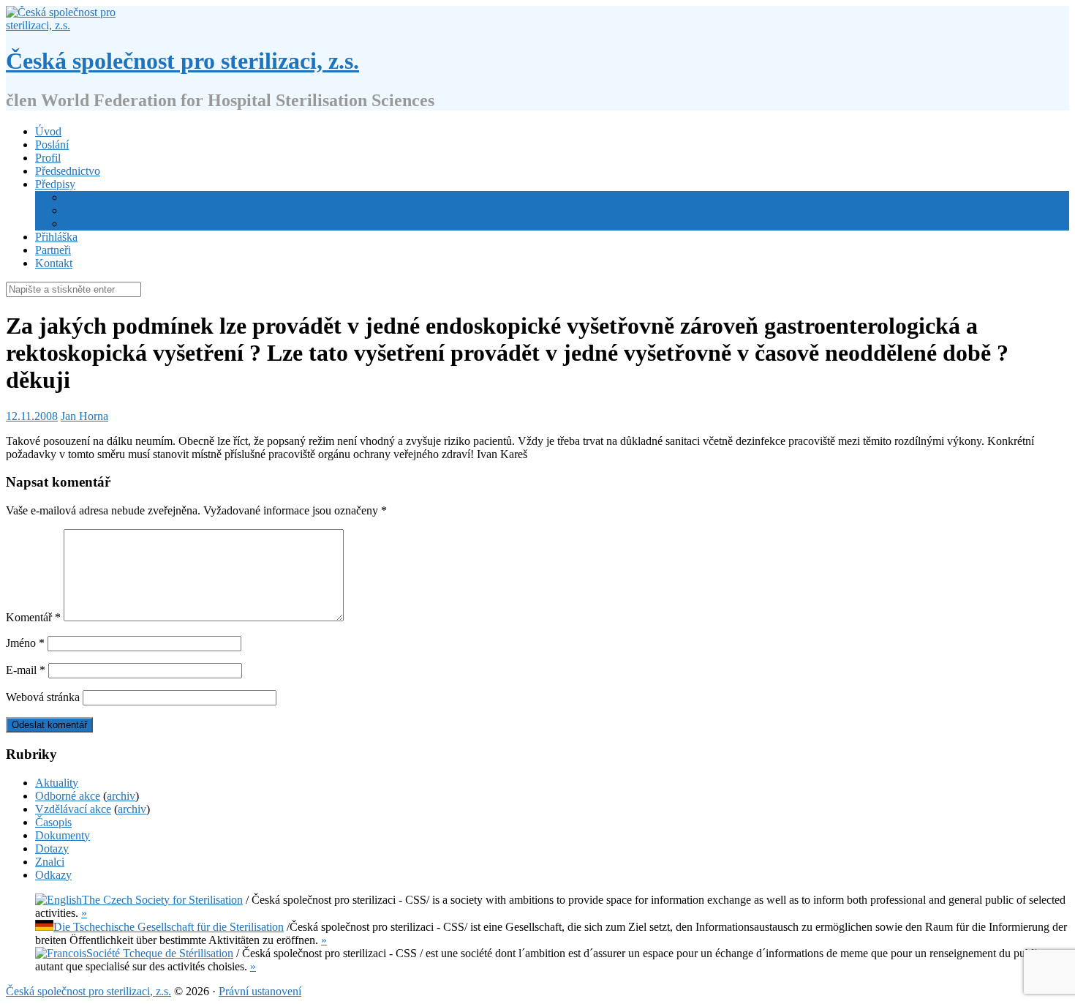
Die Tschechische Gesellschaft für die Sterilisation (168, 927)
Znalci (49, 861)
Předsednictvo (67, 171)
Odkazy (53, 875)
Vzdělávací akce (73, 809)
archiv (121, 796)
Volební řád (91, 210)
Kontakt (53, 263)
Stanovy (83, 197)
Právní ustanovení (260, 991)
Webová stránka (43, 697)
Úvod (48, 131)
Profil (48, 157)
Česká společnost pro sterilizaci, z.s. (182, 61)
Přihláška (56, 237)
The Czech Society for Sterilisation (162, 900)
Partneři (53, 250)
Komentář (33, 617)
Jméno (25, 643)
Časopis (53, 822)
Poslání (52, 144)
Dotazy (52, 848)
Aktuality (56, 782)
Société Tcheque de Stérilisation (159, 953)
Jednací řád (90, 223)
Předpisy (55, 184)
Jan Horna (84, 416)
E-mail (25, 670)
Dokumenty (62, 835)
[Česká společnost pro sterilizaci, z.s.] (66, 25)
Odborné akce (67, 796)
